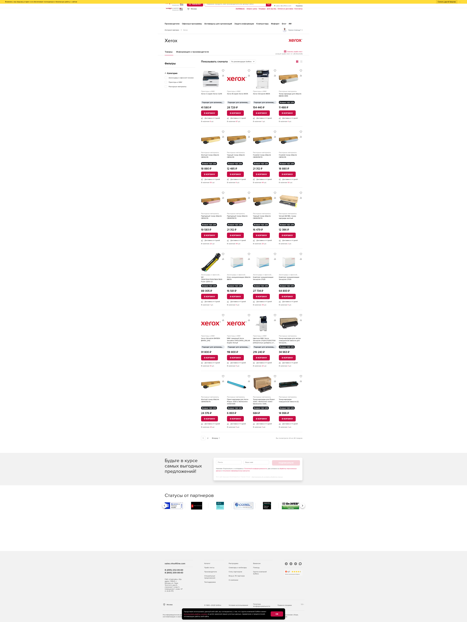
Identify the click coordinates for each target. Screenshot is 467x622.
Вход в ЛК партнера (237, 576)
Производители (210, 572)
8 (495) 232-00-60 (174, 570)
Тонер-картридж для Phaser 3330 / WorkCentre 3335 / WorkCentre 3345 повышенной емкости (264, 401)
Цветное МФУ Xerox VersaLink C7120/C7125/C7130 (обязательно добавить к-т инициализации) (264, 340)
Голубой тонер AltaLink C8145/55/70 (262, 156)
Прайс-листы (209, 568)
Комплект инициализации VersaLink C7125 (263, 278)
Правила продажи (285, 605)
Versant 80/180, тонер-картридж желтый (287, 217)
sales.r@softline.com (283, 6)
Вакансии (257, 563)
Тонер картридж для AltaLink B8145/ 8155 (290, 95)
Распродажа (233, 563)
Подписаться (286, 463)
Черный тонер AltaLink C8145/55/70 (262, 217)
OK (277, 614)
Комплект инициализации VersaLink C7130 (289, 278)
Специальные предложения (209, 577)
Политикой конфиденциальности (255, 468)
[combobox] (243, 61)
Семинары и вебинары (238, 568)
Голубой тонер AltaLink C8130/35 (288, 156)
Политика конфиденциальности (261, 605)
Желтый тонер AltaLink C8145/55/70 (210, 400)
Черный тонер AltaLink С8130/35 (236, 156)
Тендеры (262, 9)
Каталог (207, 563)
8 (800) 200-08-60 (174, 572)
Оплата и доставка (285, 9)
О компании (233, 580)
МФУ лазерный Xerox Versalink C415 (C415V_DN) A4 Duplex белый (238, 340)
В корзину (209, 113)
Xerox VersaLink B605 (261, 94)
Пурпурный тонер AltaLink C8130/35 (211, 217)
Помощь (256, 568)
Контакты (298, 9)
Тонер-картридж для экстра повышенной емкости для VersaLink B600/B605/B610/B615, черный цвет (290, 340)
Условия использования (238, 605)
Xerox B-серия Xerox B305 (237, 94)
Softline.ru (240, 9)
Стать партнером (235, 572)
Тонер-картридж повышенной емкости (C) (289, 400)
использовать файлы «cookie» (195, 614)
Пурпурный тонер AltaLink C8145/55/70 (237, 217)
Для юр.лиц (271, 9)
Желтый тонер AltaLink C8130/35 (210, 156)
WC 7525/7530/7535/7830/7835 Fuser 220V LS (211, 279)
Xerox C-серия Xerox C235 (211, 94)
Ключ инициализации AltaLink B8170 (238, 278)
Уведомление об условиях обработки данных (267, 477)
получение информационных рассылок (236, 471)
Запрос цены (252, 9)
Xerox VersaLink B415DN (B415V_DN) (210, 339)
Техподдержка (210, 582)
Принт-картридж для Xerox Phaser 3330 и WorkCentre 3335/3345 (237, 401)
